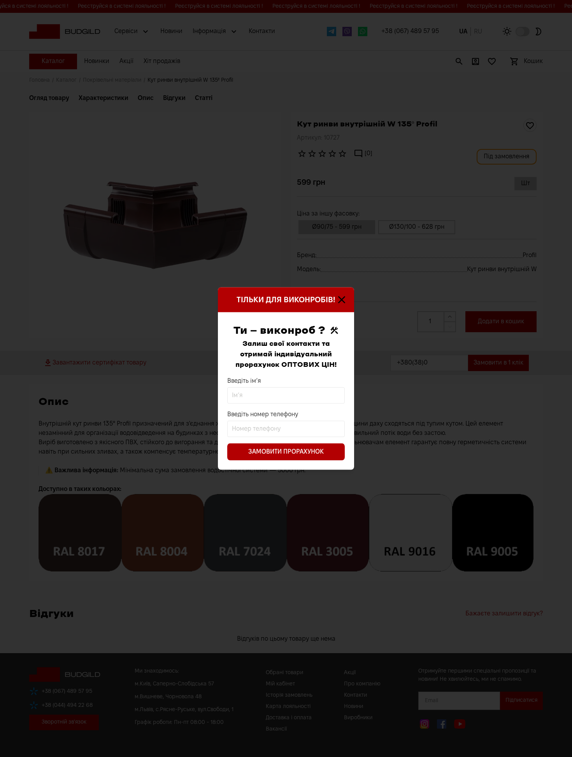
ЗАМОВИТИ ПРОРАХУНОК (286, 452)
